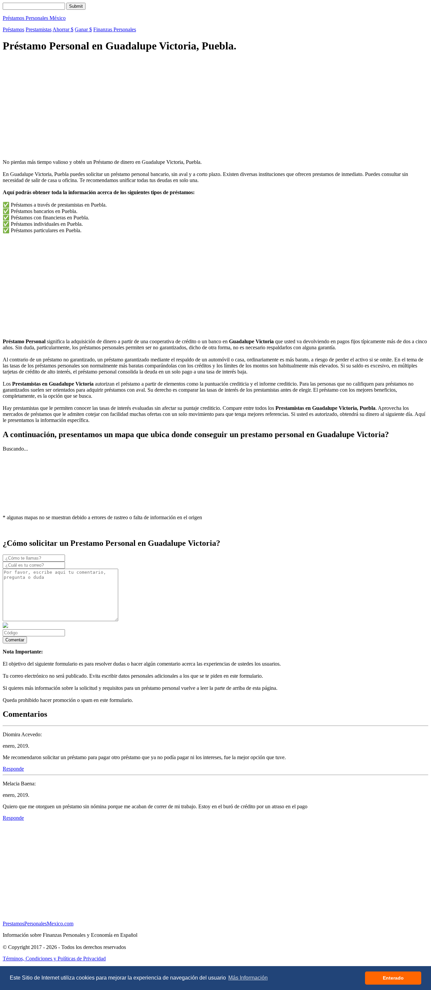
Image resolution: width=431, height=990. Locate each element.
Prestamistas (39, 29)
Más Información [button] (248, 978)
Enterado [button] (393, 978)
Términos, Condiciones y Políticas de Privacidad (54, 958)
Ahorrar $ (63, 29)
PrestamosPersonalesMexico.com (38, 923)
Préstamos (13, 29)
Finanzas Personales (114, 29)
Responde (13, 769)
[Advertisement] (205, 107)
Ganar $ (83, 29)
